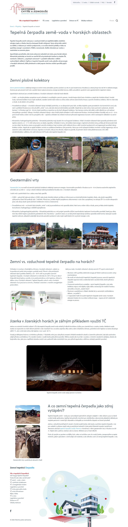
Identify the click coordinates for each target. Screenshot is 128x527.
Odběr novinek (94, 2)
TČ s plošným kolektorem (18, 482)
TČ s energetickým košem (18, 485)
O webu (84, 2)
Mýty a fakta (14, 494)
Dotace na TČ (73, 21)
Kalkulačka (76, 2)
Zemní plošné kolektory (17, 88)
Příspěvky (18, 26)
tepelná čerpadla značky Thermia (70, 428)
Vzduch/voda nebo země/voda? (20, 478)
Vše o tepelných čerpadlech (28, 21)
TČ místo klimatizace (16, 491)
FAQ (103, 2)
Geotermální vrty (15, 187)
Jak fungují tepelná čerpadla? (19, 476)
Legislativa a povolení (59, 21)
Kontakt (109, 2)
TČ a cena (46, 21)
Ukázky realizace (86, 21)
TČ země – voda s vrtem (17, 480)
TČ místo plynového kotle (18, 489)
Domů (12, 26)
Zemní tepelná (22, 467)
